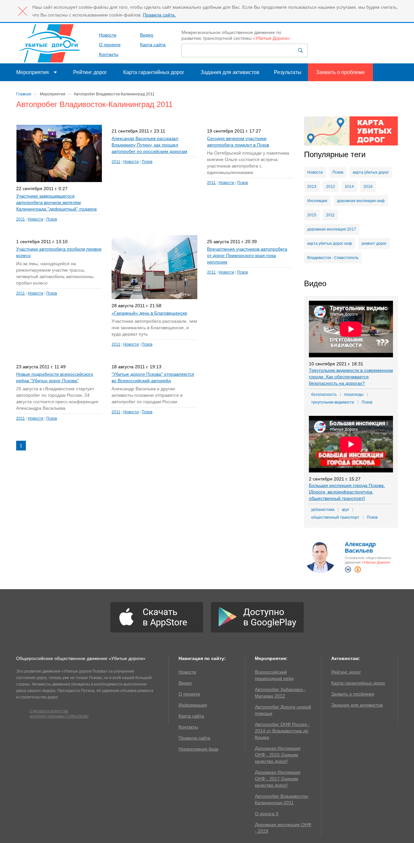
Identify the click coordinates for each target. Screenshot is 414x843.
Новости (107, 35)
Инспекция (317, 201)
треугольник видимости (332, 402)
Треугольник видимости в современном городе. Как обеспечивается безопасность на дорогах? (351, 377)
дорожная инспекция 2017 (331, 229)
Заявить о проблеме (340, 72)
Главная (23, 94)
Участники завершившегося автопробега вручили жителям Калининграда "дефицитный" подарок (56, 202)
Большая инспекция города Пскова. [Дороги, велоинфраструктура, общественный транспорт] (347, 492)
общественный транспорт (335, 517)
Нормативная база (198, 748)
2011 (20, 219)
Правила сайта (194, 737)
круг (345, 509)
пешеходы (354, 394)
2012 (330, 186)
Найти (301, 50)
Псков (51, 219)
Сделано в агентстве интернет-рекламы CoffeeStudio (59, 714)
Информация (193, 705)
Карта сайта (153, 44)
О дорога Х (266, 813)
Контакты (108, 54)
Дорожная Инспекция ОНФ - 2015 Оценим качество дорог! (277, 755)
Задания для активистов (230, 72)
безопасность (324, 394)
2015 (311, 215)
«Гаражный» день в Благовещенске (149, 313)
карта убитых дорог (371, 172)
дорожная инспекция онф (361, 201)
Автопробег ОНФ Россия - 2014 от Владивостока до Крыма (282, 731)
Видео (146, 35)
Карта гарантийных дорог (153, 72)
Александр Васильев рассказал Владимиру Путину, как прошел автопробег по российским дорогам (149, 145)
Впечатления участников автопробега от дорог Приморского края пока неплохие (247, 255)
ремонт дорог (374, 243)
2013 (311, 186)
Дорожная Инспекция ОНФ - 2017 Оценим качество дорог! (277, 779)
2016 (368, 186)
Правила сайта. (159, 14)
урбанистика (322, 509)
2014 (349, 186)
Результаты (287, 72)
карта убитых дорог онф (329, 243)
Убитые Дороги (49, 43)
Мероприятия (32, 72)
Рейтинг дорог (90, 72)
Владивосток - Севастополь (332, 257)
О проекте (110, 44)
